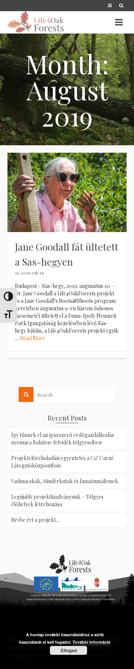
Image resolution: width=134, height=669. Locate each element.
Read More (32, 338)
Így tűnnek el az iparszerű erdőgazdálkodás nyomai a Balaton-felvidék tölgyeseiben (62, 438)
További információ (92, 642)
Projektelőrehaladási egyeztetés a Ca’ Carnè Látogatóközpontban (62, 461)
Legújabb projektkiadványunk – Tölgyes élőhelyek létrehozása (57, 500)
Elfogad (69, 650)
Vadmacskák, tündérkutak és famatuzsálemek (64, 481)
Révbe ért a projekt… (35, 519)
